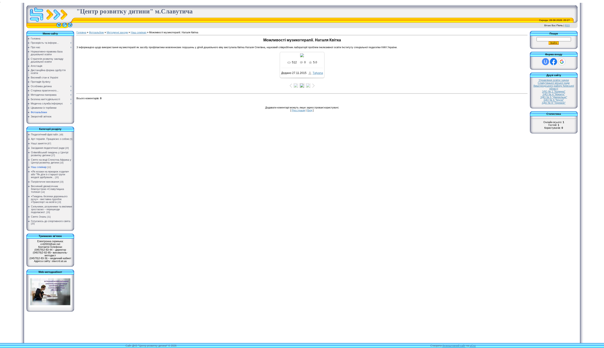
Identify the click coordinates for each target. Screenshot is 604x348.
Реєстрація (298, 110)
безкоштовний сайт (454, 345)
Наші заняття (39, 143)
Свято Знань (38, 216)
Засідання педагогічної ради (47, 147)
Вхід (309, 110)
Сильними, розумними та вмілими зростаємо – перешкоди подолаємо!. (51, 209)
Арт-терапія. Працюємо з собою (50, 138)
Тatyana (318, 73)
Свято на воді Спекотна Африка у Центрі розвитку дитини (51, 161)
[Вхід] (70, 27)
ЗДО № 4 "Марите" (553, 94)
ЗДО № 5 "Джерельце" (553, 97)
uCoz (473, 345)
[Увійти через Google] (562, 61)
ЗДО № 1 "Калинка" (553, 91)
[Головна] (58, 27)
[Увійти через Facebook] (553, 61)
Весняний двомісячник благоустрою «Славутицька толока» (47, 189)
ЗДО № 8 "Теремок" (554, 102)
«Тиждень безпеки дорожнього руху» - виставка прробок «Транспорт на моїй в (49, 199)
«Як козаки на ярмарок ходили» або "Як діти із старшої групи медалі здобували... (50, 174)
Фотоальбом (96, 32)
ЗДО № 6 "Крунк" (553, 100)
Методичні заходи (117, 32)
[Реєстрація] (64, 27)
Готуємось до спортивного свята (50, 221)
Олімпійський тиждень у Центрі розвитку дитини (49, 154)
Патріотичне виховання (45, 181)
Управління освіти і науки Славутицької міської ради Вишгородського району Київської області (553, 84)
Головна (81, 32)
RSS (567, 25)
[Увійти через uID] (545, 61)
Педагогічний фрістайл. (45, 134)
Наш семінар (38, 167)
